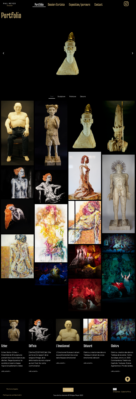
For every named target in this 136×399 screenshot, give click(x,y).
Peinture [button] (72, 96)
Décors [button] (83, 96)
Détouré (88, 346)
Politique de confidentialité (12, 395)
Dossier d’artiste (56, 4)
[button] (3, 53)
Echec (4, 346)
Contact (98, 4)
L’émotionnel (63, 346)
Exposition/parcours (79, 4)
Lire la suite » (5, 371)
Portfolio (39, 4)
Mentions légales (12, 389)
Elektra (115, 346)
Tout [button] (52, 96)
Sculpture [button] (61, 96)
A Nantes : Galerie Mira (122, 392)
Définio (32, 346)
